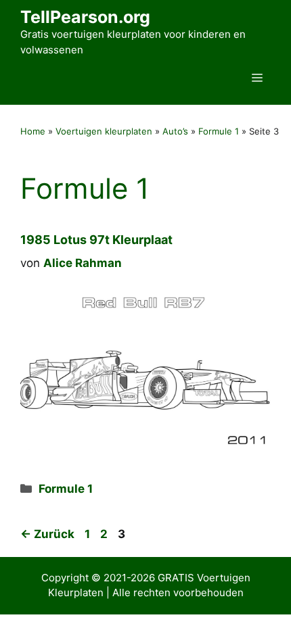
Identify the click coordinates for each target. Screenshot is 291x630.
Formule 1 (218, 131)
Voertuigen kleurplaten (103, 131)
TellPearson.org (85, 17)
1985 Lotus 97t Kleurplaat (96, 240)
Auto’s (175, 131)
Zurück (47, 534)
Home (32, 131)
